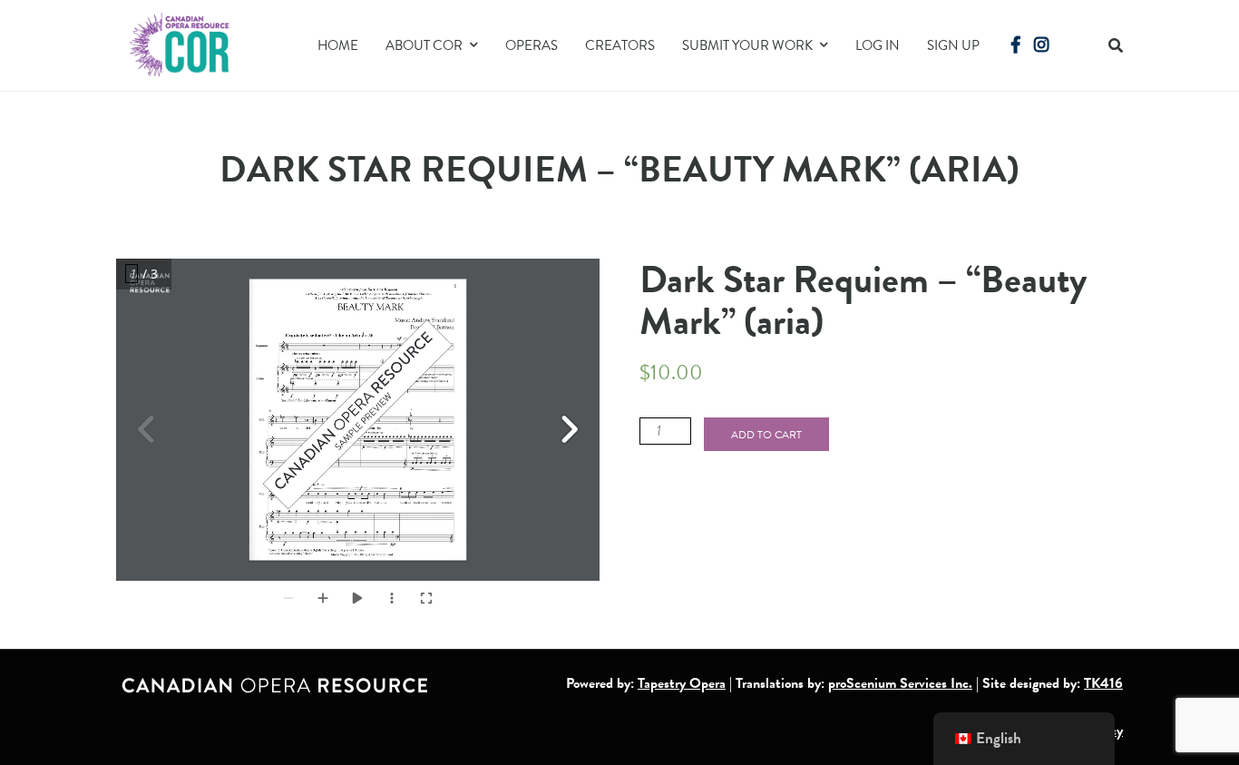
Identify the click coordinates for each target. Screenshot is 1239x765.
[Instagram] (1041, 45)
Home (337, 45)
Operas (531, 45)
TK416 (1103, 683)
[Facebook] (1015, 45)
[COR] (180, 43)
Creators (620, 45)
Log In (877, 45)
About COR (424, 45)
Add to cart (766, 435)
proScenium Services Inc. (900, 683)
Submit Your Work (747, 45)
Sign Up (953, 45)
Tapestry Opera (682, 683)
